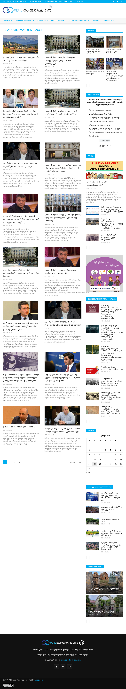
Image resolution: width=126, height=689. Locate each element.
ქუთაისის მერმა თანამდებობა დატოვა (19, 426)
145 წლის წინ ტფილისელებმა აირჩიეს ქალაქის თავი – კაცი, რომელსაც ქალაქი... (111, 382)
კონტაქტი (79, 2)
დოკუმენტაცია (57, 20)
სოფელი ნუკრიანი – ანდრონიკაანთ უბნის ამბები (93, 51)
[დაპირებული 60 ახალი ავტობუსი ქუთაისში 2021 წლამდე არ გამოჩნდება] (21, 44)
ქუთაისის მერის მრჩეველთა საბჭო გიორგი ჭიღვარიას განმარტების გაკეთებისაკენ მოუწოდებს (63, 217)
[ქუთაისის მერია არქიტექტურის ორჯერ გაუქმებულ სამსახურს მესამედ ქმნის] (63, 98)
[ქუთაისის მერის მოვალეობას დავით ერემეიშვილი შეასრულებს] (63, 257)
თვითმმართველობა (23, 20)
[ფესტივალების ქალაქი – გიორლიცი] (95, 64)
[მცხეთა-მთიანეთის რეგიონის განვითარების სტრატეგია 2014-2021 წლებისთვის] (92, 546)
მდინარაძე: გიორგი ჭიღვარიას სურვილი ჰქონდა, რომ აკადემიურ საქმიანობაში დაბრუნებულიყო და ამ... (20, 326)
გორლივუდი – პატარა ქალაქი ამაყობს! (114, 50)
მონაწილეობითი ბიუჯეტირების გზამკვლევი (112, 368)
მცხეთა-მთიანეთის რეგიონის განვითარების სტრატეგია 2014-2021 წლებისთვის (111, 546)
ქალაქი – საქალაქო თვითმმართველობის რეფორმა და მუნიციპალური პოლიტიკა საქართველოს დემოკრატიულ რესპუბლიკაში (112, 332)
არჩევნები (107, 20)
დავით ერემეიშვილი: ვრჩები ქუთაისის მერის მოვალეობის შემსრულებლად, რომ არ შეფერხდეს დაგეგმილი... (21, 219)
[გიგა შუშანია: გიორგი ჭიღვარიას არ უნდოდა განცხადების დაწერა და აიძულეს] (63, 310)
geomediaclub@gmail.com (71, 660)
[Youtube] (121, 1)
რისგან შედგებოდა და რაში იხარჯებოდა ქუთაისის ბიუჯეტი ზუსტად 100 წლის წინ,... (111, 396)
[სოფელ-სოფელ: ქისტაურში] (104, 606)
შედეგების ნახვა (105, 146)
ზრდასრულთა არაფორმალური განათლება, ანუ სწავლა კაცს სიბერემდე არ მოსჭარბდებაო (114, 75)
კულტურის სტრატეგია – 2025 (111, 520)
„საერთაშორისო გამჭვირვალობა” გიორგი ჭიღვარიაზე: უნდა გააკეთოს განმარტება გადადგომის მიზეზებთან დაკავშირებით (21, 377)
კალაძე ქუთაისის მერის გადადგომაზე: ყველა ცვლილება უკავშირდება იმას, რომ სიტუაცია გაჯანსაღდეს (62, 377)
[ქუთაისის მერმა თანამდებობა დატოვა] (21, 415)
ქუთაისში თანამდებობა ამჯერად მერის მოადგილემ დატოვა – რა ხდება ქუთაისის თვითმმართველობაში (20, 114)
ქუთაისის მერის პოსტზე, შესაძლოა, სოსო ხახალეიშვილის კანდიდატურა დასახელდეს (62, 60)
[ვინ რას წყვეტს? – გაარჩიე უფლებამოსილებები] (104, 170)
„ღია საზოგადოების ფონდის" (58, 649)
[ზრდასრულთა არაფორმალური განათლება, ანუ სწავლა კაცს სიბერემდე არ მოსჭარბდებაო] (114, 64)
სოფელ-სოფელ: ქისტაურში (101, 611)
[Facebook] (113, 1)
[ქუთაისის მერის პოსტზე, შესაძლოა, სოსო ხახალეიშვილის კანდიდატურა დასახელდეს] (63, 44)
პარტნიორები (51, 2)
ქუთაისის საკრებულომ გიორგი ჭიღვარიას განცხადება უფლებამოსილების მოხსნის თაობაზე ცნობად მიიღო (63, 168)
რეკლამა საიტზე (66, 2)
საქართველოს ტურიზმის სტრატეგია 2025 (111, 508)
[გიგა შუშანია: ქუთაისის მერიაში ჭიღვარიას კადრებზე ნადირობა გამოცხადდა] (21, 151)
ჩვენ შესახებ (35, 2)
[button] (109, 2)
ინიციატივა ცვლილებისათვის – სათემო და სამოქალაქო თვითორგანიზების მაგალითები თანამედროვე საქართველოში (111, 312)
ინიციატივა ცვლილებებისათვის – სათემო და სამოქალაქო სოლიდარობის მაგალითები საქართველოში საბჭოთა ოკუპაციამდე (111, 353)
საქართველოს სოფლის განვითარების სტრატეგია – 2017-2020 (111, 533)
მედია (95, 20)
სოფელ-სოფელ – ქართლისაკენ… (104, 588)
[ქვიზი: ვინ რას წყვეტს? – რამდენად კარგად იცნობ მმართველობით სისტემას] (92, 210)
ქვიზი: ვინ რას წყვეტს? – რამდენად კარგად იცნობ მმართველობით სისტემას (112, 209)
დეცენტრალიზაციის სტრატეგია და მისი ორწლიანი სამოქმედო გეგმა (111, 496)
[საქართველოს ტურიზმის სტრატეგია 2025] (92, 509)
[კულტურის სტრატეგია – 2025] (92, 521)
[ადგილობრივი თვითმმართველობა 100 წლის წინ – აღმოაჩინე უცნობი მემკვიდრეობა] (92, 410)
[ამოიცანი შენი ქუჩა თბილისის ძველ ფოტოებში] (92, 237)
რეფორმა (42, 20)
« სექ (88, 472)
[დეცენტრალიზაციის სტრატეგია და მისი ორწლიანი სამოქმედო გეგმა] (92, 496)
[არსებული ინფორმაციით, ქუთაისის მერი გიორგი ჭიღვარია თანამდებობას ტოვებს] (63, 415)
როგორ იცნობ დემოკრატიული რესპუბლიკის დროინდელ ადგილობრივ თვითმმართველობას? (112, 223)
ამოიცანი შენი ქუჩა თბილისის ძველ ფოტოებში (109, 237)
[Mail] (117, 1)
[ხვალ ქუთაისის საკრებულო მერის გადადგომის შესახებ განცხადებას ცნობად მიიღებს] (21, 257)
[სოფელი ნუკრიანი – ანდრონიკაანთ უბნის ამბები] (95, 42)
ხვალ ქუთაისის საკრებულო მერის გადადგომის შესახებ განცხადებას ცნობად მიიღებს (21, 273)
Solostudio (39, 680)
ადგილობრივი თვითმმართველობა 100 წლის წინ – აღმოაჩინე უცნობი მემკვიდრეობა (111, 410)
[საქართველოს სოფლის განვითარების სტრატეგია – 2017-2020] (92, 533)
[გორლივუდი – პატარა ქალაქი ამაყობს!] (114, 42)
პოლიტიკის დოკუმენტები (99, 487)
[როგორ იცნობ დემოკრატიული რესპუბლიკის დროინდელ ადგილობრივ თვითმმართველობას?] (92, 221)
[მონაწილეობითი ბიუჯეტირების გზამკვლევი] (92, 370)
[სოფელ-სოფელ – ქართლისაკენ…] (104, 582)
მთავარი (8, 20)
